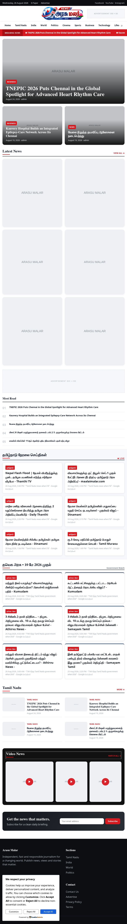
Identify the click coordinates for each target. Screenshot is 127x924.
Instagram (120, 3)
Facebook (99, 3)
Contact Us (72, 891)
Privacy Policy (74, 902)
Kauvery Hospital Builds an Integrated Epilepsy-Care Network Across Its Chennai (32, 132)
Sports (78, 25)
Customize (14, 912)
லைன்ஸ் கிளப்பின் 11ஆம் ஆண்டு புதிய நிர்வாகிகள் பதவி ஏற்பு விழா (39, 440)
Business (89, 25)
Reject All (31, 912)
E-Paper (34, 3)
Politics (54, 25)
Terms (69, 907)
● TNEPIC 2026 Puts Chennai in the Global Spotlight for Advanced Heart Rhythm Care (68, 32)
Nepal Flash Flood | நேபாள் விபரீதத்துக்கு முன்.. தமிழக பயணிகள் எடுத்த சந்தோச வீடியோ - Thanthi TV (31, 477)
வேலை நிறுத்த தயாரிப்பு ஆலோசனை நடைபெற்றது (91, 134)
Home (8, 25)
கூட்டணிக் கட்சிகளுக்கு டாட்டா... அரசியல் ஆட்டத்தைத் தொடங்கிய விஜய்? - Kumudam (92, 587)
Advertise (45, 3)
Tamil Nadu (21, 25)
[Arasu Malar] (20, 13)
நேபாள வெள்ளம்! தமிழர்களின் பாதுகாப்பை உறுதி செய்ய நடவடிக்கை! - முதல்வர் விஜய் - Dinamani (93, 510)
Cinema (66, 25)
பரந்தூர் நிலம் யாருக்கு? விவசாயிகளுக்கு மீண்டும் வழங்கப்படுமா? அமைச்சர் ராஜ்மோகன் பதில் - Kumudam (32, 587)
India (33, 25)
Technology (104, 25)
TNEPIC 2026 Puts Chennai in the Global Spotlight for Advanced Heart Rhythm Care (55, 91)
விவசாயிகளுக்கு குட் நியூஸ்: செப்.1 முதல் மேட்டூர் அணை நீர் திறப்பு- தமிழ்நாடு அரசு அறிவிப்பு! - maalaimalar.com (92, 477)
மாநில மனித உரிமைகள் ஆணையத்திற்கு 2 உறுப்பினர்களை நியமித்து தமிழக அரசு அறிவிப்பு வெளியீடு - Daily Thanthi (29, 510)
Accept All (48, 912)
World (44, 25)
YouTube (109, 3)
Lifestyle (118, 25)
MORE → (121, 689)
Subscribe (113, 821)
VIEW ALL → (119, 153)
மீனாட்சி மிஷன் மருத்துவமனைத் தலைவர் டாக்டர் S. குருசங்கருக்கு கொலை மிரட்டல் (46, 432)
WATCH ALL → (114, 755)
